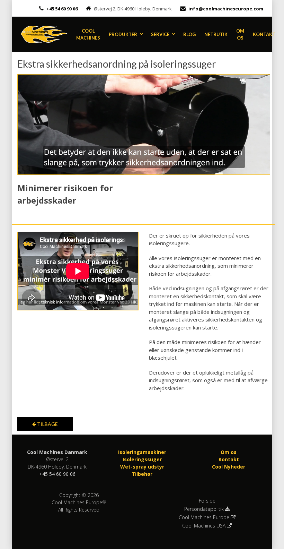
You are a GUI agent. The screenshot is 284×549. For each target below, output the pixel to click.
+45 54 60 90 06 (61, 9)
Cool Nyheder (228, 466)
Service (160, 34)
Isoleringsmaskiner (142, 452)
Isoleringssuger (142, 459)
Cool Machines (88, 34)
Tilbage (47, 424)
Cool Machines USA (204, 525)
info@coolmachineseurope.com (225, 9)
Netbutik (216, 34)
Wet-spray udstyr (142, 466)
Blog (189, 34)
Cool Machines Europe (205, 517)
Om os (240, 34)
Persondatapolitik (204, 509)
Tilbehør (142, 474)
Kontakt (264, 34)
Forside (207, 500)
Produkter (123, 34)
